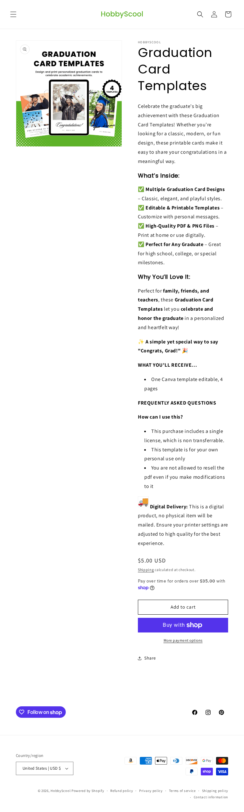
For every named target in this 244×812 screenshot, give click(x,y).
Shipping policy (215, 790)
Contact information (211, 797)
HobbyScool (61, 790)
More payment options (183, 640)
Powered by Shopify (87, 790)
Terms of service (182, 790)
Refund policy (121, 790)
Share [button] (150, 658)
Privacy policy (151, 790)
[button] (13, 14)
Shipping (146, 569)
